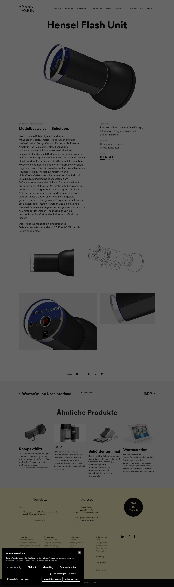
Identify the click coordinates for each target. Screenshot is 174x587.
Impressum (24, 579)
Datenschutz (12, 579)
